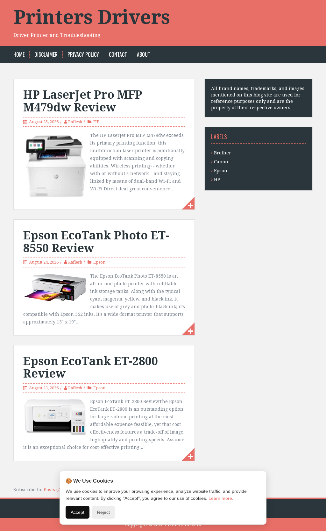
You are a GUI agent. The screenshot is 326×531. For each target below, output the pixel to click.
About (143, 54)
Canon (221, 161)
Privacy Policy (83, 54)
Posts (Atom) (57, 489)
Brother (222, 152)
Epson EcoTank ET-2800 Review (90, 367)
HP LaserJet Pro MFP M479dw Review (82, 101)
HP (96, 121)
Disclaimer (46, 54)
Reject (103, 512)
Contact (118, 54)
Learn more (220, 498)
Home (19, 54)
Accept (77, 512)
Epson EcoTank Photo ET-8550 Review (96, 242)
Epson (99, 262)
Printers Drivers (91, 17)
